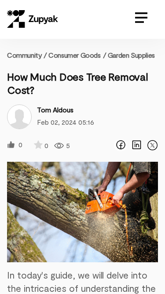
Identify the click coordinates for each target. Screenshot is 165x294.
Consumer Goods (74, 55)
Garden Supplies (131, 55)
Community (27, 55)
